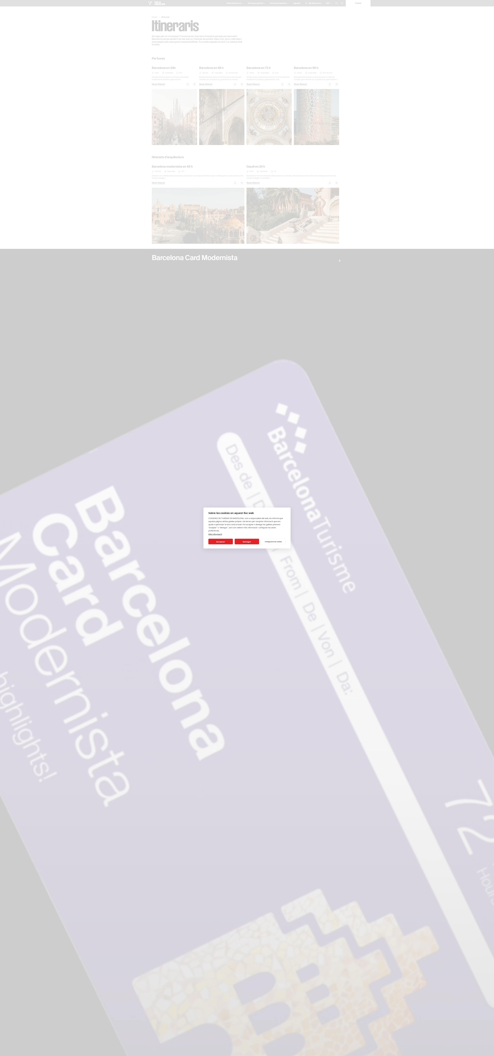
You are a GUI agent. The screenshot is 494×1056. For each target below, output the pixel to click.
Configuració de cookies (273, 541)
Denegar (247, 541)
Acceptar (220, 541)
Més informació (215, 534)
